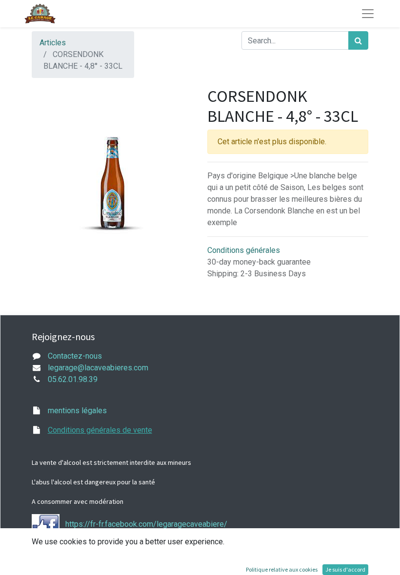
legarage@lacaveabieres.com (98, 367)
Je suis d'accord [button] (345, 569)
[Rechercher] (358, 40)
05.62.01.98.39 (73, 379)
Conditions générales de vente (100, 430)
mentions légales (77, 410)
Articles (53, 42)
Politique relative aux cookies (282, 569)
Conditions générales (243, 250)
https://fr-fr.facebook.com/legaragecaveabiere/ (146, 524)
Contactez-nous (75, 356)
